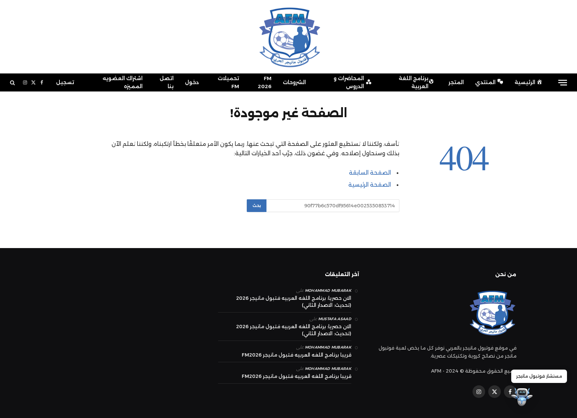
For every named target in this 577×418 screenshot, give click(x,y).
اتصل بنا (167, 82)
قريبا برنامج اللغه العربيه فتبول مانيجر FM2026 (296, 355)
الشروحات (294, 82)
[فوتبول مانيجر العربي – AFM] (288, 36)
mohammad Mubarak (328, 290)
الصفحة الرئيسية (369, 184)
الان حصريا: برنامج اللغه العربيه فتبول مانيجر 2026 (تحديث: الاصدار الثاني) (293, 301)
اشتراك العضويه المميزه (123, 82)
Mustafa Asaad (334, 319)
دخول (192, 82)
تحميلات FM (228, 82)
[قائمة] (562, 82)
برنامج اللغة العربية (413, 82)
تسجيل (65, 82)
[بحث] (13, 82)
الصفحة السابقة (370, 172)
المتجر (456, 82)
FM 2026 (264, 82)
